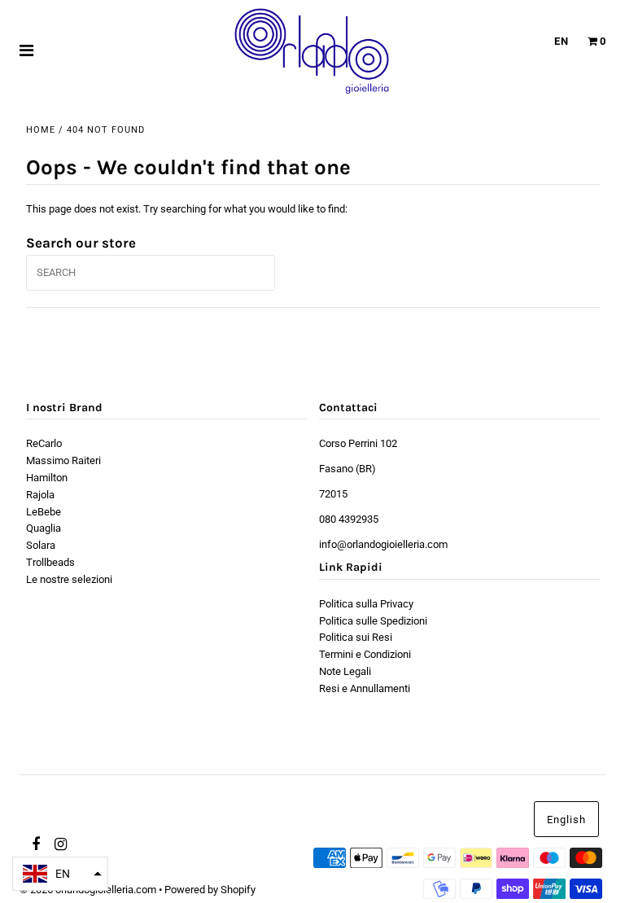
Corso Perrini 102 (358, 443)
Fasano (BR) (347, 468)
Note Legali (345, 671)
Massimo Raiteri (63, 460)
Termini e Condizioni (365, 654)
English (566, 819)
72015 (333, 494)
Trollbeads (50, 562)
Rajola (40, 495)
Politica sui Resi (355, 637)
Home (40, 130)
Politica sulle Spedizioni (373, 621)
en (561, 41)
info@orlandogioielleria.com (383, 544)
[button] (60, 874)
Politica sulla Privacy (366, 604)
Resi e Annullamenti (364, 688)
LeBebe (43, 512)
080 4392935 (348, 519)
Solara (40, 545)
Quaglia (43, 528)
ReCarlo (44, 443)
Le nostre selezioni (69, 579)
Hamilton (47, 477)
